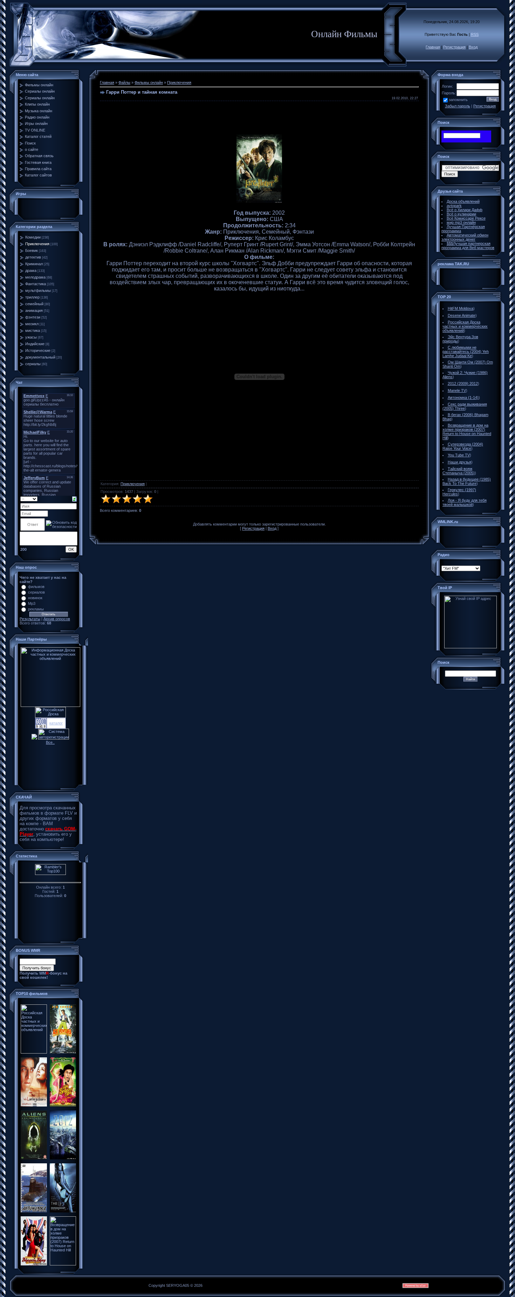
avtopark (454, 205)
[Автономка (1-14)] (34, 1211)
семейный (34, 304)
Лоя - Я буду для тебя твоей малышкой (464, 502)
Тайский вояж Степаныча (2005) (458, 471)
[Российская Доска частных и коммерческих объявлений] (34, 1052)
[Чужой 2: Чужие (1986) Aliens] (34, 1158)
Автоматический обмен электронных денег (464, 237)
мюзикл (32, 324)
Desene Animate (461, 315)
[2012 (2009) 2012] (63, 1158)
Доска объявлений (463, 201)
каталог (56, 723)
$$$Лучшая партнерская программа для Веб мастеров (467, 245)
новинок (35, 598)
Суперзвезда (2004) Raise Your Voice (462, 446)
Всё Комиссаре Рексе (466, 218)
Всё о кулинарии (461, 214)
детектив (33, 257)
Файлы (124, 82)
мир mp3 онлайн (461, 222)
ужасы (31, 337)
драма (30, 270)
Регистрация (454, 47)
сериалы (33, 364)
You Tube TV (459, 455)
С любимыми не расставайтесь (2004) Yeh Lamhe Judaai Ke (465, 351)
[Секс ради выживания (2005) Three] (63, 1211)
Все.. (50, 742)
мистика (32, 330)
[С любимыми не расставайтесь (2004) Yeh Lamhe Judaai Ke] (34, 1105)
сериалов (36, 592)
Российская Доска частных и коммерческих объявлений (465, 326)
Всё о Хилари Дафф (464, 210)
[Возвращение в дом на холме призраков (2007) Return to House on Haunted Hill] (63, 1264)
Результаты (30, 619)
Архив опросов (56, 619)
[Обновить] (74, 498)
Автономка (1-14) (463, 397)
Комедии (33, 237)
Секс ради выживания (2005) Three (464, 406)
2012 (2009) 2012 (463, 383)
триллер (32, 297)
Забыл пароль (457, 106)
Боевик (31, 250)
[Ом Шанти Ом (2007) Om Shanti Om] (63, 1105)
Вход (473, 47)
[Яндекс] (449, 136)
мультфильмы (38, 290)
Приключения (37, 244)
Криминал (34, 264)
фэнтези (32, 317)
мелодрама (35, 277)
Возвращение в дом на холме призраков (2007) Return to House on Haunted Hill (466, 431)
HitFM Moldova (460, 308)
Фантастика (35, 284)
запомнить (458, 100)
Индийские (34, 344)
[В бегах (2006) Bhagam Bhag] (34, 1264)
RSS (475, 34)
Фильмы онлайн (149, 82)
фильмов (36, 586)
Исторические (37, 350)
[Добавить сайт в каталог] (41, 727)
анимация (34, 310)
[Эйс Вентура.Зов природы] (63, 1052)
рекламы (36, 609)
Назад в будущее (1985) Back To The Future (466, 481)
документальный (40, 357)
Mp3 (31, 603)
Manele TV (457, 390)
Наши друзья (459, 462)
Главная (433, 47)
